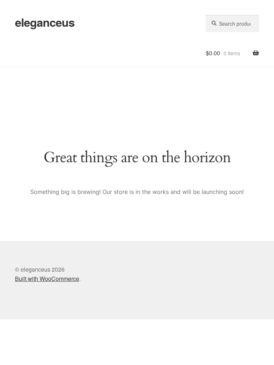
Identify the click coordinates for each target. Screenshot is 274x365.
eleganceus (45, 22)
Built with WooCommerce (47, 278)
